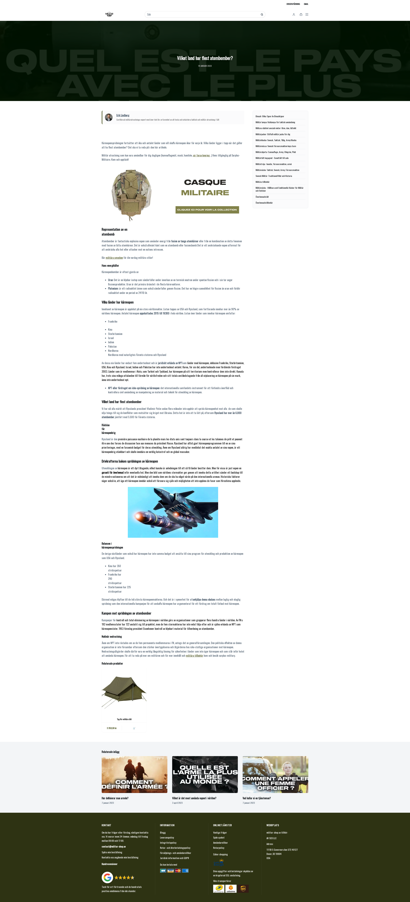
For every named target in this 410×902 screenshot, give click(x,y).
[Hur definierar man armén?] (134, 774)
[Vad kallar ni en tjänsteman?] (275, 774)
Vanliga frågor (220, 832)
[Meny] (306, 14)
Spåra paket (219, 837)
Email (306, 4)
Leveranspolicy (167, 837)
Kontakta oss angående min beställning (120, 857)
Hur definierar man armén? (115, 798)
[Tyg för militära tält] (124, 690)
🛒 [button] (134, 728)
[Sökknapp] (262, 14)
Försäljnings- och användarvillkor (175, 853)
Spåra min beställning (112, 852)
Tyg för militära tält (124, 719)
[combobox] (203, 14)
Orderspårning (293, 4)
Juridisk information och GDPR (174, 858)
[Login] (294, 14)
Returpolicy (218, 847)
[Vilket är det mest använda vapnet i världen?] (205, 774)
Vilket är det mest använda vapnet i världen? (194, 798)
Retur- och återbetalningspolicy (175, 847)
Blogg (163, 832)
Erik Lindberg (122, 115)
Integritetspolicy (168, 842)
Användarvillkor (220, 842)
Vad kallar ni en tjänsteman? (257, 798)
